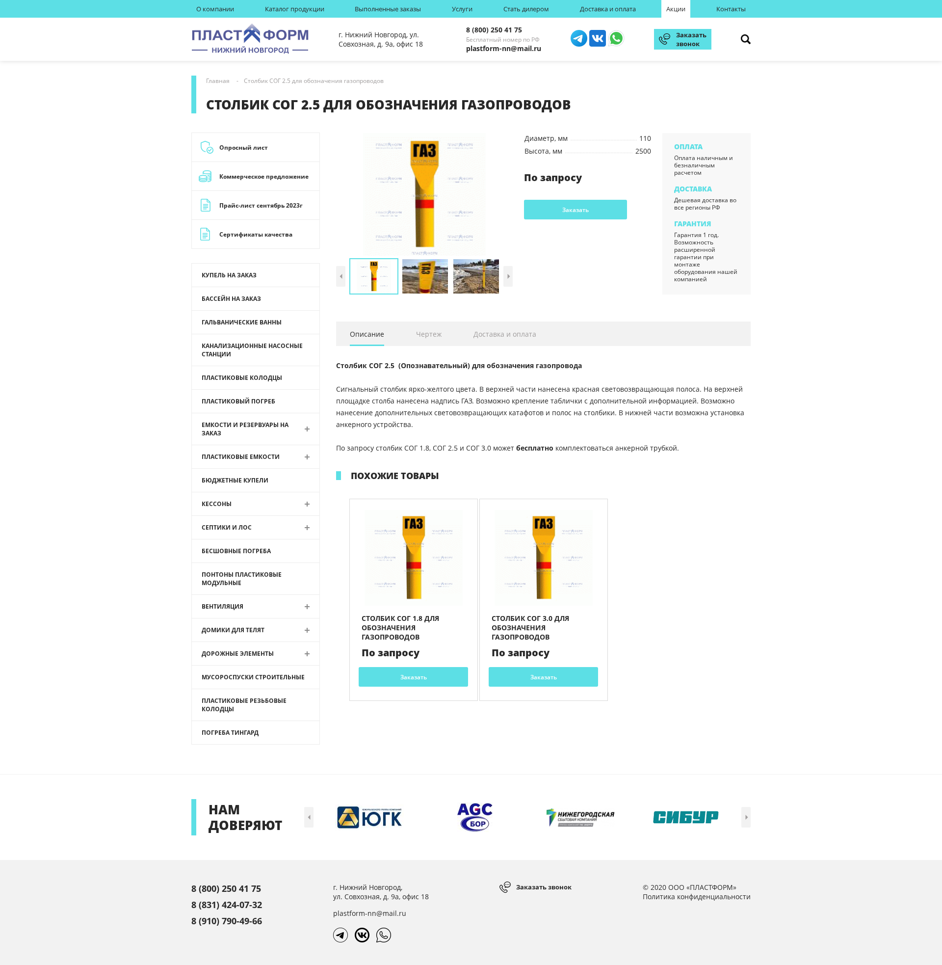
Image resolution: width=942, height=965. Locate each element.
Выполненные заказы (388, 8)
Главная (218, 81)
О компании (215, 8)
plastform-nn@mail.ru (503, 48)
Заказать (575, 210)
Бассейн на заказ (231, 299)
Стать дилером (526, 8)
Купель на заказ (229, 275)
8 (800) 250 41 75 (494, 29)
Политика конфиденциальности (697, 896)
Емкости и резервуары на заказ (245, 429)
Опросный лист (243, 147)
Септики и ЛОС (227, 527)
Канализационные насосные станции (252, 350)
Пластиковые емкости (241, 457)
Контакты (731, 8)
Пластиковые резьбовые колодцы (244, 705)
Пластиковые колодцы (242, 378)
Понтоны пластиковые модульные (242, 578)
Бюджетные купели (235, 480)
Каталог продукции (294, 8)
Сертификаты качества (255, 234)
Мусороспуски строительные (253, 677)
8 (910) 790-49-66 (226, 921)
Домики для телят (233, 630)
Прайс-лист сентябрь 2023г (261, 205)
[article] (413, 600)
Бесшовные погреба (236, 551)
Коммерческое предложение (264, 176)
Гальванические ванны (242, 322)
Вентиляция (222, 606)
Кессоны (217, 504)
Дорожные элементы (238, 653)
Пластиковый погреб (238, 401)
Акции (675, 8)
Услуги (462, 8)
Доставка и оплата (608, 8)
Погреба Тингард (230, 732)
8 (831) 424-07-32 (226, 905)
